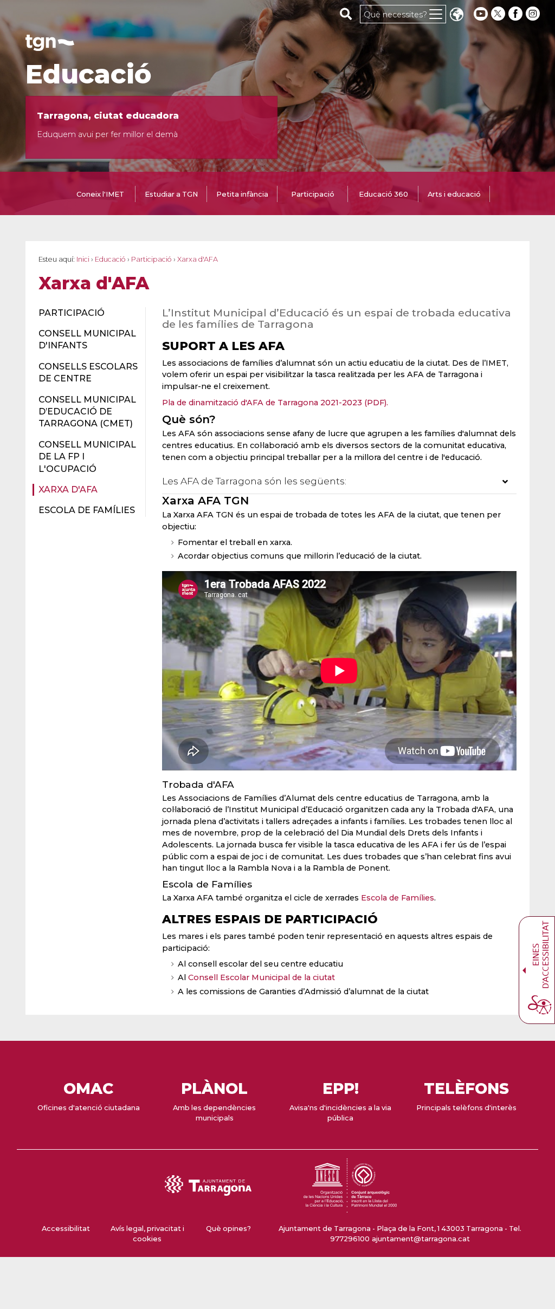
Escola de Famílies (397, 898)
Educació (88, 74)
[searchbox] (346, 13)
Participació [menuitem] (312, 194)
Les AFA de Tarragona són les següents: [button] (254, 481)
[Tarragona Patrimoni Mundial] (350, 1207)
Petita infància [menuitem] (242, 194)
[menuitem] (86, 313)
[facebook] (516, 13)
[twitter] (499, 13)
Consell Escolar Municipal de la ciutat (261, 977)
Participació (151, 259)
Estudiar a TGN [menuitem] (171, 194)
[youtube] (481, 13)
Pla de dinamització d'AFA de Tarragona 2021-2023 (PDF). (275, 402)
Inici (82, 259)
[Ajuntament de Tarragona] (49, 46)
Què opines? (228, 1228)
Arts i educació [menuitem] (454, 194)
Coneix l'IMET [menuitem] (100, 194)
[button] (456, 15)
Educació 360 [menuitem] (383, 194)
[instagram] (534, 13)
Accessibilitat (66, 1228)
